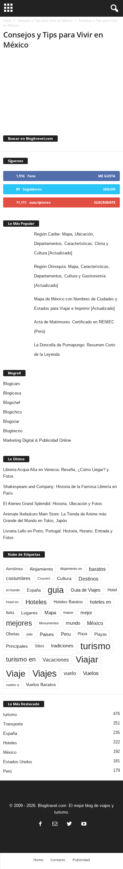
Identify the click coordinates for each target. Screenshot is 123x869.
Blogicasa (12, 393)
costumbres (18, 578)
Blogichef (11, 402)
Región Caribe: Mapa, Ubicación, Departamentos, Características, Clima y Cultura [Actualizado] (71, 243)
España (34, 590)
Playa (82, 634)
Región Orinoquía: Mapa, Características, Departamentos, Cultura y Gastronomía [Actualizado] (72, 276)
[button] (113, 8)
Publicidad (81, 859)
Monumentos (49, 623)
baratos (97, 569)
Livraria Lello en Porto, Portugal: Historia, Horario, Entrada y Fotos (58, 534)
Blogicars (11, 383)
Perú (7, 771)
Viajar (87, 659)
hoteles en (100, 602)
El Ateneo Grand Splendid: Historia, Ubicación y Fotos (52, 503)
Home (38, 859)
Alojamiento (41, 568)
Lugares (29, 612)
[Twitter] (69, 824)
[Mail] (55, 824)
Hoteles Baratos (68, 601)
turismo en (21, 659)
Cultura (64, 578)
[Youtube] (83, 824)
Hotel (112, 590)
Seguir (109, 189)
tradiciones (62, 645)
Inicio (7, 20)
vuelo (70, 673)
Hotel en (12, 602)
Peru (66, 634)
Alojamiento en (71, 569)
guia (56, 590)
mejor (86, 612)
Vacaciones (56, 659)
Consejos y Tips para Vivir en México (45, 20)
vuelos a (12, 685)
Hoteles (36, 602)
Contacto (57, 859)
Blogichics (12, 412)
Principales (17, 646)
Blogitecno (12, 431)
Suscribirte (104, 202)
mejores (19, 623)
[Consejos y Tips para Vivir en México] (61, 87)
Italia (10, 613)
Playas (100, 634)
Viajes (44, 673)
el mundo (13, 590)
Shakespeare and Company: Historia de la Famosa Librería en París (60, 490)
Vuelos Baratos (41, 684)
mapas (68, 612)
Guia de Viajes (86, 590)
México (95, 623)
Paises (47, 634)
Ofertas (13, 634)
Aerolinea (14, 569)
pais (29, 634)
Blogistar (11, 421)
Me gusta (106, 175)
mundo (73, 623)
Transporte (13, 724)
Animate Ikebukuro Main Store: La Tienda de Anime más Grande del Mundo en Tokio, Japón (55, 517)
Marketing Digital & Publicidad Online (37, 440)
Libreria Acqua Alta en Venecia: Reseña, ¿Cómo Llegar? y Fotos (56, 473)
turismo (95, 646)
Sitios (39, 646)
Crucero (44, 578)
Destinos (88, 579)
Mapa (50, 612)
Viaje (16, 673)
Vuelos (91, 673)
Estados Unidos (17, 761)
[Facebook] (40, 824)
